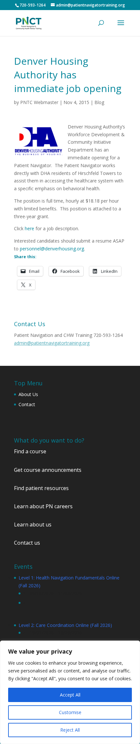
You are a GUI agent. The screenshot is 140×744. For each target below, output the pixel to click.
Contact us (27, 542)
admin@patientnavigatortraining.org (52, 343)
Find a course (30, 451)
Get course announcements (47, 469)
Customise (70, 712)
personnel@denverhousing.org (52, 249)
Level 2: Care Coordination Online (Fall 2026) (65, 625)
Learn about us (32, 524)
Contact (27, 404)
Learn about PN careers (43, 506)
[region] (70, 692)
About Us (28, 394)
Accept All (70, 695)
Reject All (70, 730)
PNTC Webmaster (39, 102)
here (29, 228)
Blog (99, 102)
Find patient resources (41, 488)
